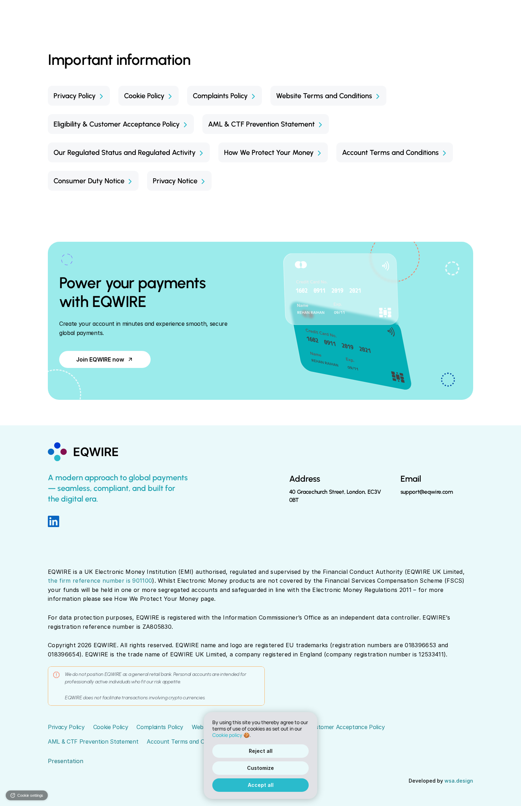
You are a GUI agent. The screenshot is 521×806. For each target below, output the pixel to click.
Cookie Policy (110, 727)
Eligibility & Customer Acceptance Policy (332, 727)
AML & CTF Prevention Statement (93, 741)
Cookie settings (30, 795)
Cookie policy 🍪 (231, 735)
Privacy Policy (66, 727)
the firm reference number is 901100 (100, 580)
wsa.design (458, 781)
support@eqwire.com (426, 491)
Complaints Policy (159, 727)
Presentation (65, 761)
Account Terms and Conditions (187, 741)
